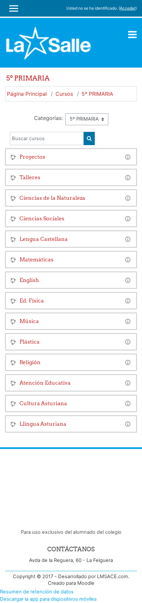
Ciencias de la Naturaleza (52, 197)
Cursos (64, 93)
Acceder (127, 8)
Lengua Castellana (43, 239)
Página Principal (27, 93)
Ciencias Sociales (41, 218)
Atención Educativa (45, 382)
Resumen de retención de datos (37, 592)
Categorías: (48, 118)
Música (29, 321)
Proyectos (32, 156)
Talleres (29, 177)
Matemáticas (36, 259)
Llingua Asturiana (42, 423)
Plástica (29, 341)
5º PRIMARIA (97, 93)
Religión (30, 362)
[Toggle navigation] (132, 34)
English (29, 280)
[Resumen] (127, 157)
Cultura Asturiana (43, 403)
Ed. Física (31, 300)
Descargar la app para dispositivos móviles (48, 599)
